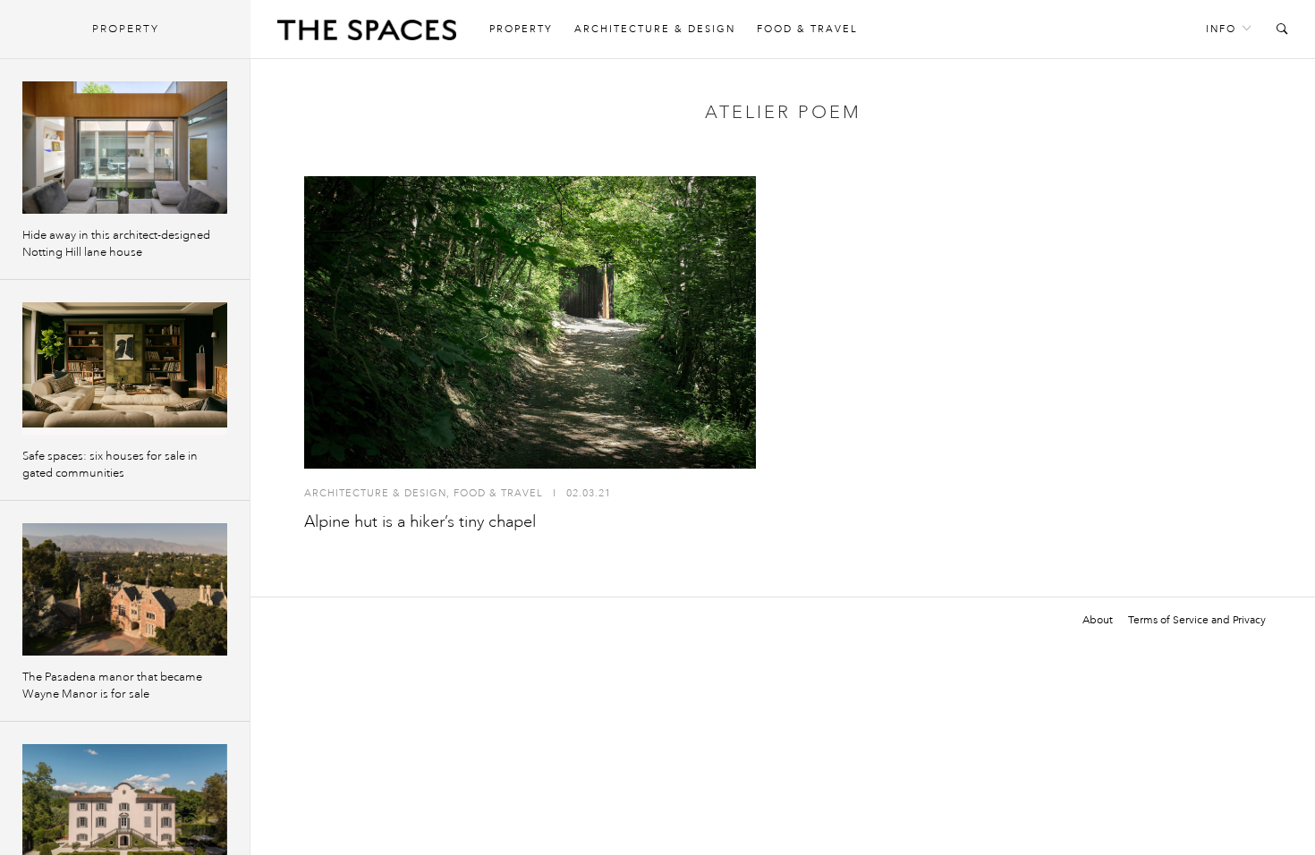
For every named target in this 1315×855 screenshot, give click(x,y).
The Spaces (366, 34)
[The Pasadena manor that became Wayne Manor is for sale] (124, 589)
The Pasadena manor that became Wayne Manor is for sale (112, 685)
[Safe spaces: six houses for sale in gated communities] (124, 368)
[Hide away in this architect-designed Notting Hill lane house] (124, 147)
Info (1221, 29)
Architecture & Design (654, 29)
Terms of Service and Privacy (1197, 620)
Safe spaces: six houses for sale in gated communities (110, 464)
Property (521, 29)
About (1097, 620)
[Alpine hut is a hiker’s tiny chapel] (530, 322)
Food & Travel (807, 29)
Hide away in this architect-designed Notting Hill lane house (116, 243)
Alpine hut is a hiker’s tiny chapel (420, 521)
